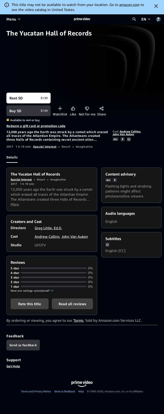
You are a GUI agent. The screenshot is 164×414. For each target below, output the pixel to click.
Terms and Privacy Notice (36, 391)
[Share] (101, 108)
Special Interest (44, 146)
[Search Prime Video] (134, 19)
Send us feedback (64, 391)
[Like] (73, 108)
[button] (32, 290)
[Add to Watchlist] (60, 108)
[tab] (12, 157)
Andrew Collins (130, 131)
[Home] (82, 19)
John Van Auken (123, 134)
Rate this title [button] (29, 304)
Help (81, 391)
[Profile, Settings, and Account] (158, 19)
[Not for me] (87, 108)
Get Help (13, 366)
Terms (78, 320)
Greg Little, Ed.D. (48, 228)
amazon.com (129, 4)
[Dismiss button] (156, 6)
